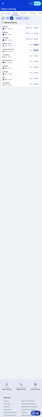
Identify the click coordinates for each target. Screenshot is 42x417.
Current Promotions (28, 409)
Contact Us (8, 409)
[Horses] (3, 18)
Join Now (7, 404)
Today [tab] (15, 13)
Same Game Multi (27, 415)
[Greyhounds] (7, 18)
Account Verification (28, 404)
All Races (24, 412)
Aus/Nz (19, 18)
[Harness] (11, 18)
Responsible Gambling (29, 406)
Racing (6, 401)
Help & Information (28, 401)
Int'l (26, 18)
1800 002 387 (21, 389)
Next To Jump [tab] (5, 13)
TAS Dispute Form (10, 415)
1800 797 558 (35, 389)
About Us (7, 406)
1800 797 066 (6, 389)
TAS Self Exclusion (10, 412)
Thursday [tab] (32, 13)
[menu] (2, 3)
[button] (13, 28)
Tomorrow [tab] (23, 13)
